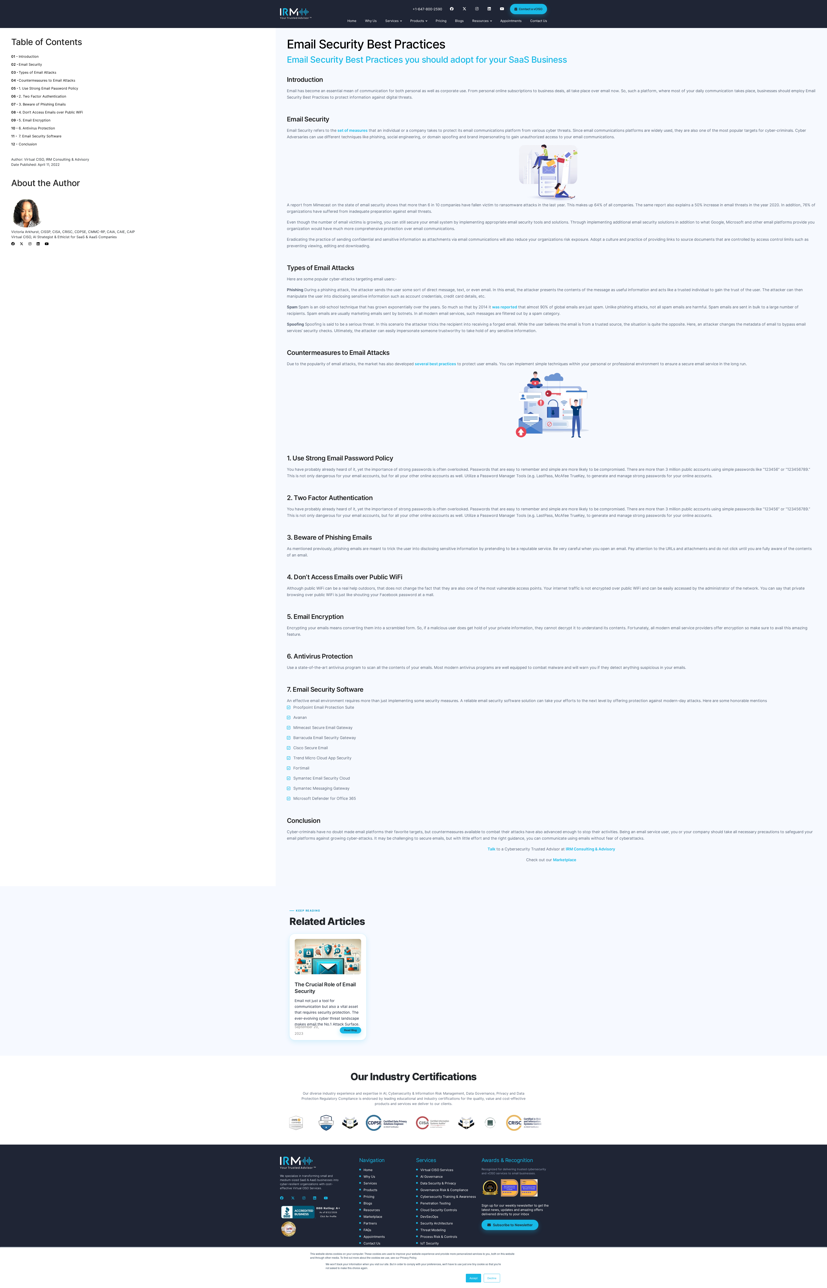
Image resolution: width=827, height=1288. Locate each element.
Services (392, 21)
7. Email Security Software (40, 136)
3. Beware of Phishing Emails (42, 104)
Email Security (30, 64)
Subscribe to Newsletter (513, 1225)
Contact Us (538, 21)
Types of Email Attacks (37, 72)
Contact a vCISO (531, 9)
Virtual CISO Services (436, 1170)
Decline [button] (491, 1278)
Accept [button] (473, 1278)
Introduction (29, 56)
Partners (370, 1223)
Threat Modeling (433, 1230)
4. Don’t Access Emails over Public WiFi (51, 112)
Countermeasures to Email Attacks (47, 80)
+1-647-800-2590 (427, 9)
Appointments (511, 21)
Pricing (441, 21)
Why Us (371, 21)
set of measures (352, 130)
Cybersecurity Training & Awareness (448, 1197)
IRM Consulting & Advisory (590, 849)
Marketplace (564, 860)
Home (351, 21)
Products (417, 21)
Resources (480, 21)
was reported (504, 307)
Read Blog (350, 1030)
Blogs (459, 21)
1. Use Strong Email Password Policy (48, 88)
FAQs (367, 1230)
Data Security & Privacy (438, 1183)
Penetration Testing (435, 1203)
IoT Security (429, 1243)
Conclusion (28, 144)
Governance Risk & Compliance (444, 1190)
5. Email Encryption (34, 120)
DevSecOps (429, 1217)
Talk (491, 849)
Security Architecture (436, 1223)
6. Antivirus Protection (37, 128)
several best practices (435, 364)
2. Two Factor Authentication (42, 96)
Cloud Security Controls (438, 1210)
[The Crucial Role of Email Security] (328, 956)
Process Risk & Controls (438, 1237)
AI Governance (431, 1177)
